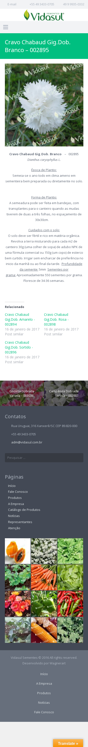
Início (12, 485)
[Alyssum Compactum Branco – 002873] (44, 551)
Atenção (14, 528)
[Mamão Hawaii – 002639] (18, 551)
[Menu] (6, 27)
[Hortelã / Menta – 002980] (18, 577)
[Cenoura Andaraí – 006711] (44, 577)
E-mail (12, 4)
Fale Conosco (18, 491)
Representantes (20, 522)
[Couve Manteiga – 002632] (70, 630)
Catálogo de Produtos (24, 509)
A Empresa (16, 504)
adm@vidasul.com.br (26, 442)
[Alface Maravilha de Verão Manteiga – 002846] (70, 577)
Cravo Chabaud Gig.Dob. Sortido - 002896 (19, 347)
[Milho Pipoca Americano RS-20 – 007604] (44, 630)
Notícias (14, 516)
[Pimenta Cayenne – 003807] (70, 604)
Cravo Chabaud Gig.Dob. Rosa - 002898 (56, 319)
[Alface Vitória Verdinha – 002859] (70, 551)
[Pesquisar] (83, 27)
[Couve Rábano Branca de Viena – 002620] (18, 630)
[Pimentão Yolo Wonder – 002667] (44, 604)
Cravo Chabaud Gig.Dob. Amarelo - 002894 (20, 319)
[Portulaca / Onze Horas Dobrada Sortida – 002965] (18, 604)
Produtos (15, 497)
